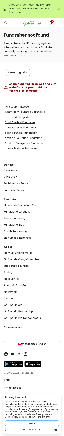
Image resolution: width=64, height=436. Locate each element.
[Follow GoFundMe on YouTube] (12, 354)
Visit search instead (17, 106)
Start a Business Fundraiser (21, 148)
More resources (13, 327)
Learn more (16, 12)
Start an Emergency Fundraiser (24, 143)
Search (47, 87)
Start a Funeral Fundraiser (21, 132)
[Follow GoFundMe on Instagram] (25, 354)
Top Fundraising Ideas (18, 117)
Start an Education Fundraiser (23, 137)
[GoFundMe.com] (32, 23)
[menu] (58, 23)
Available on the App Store (32, 364)
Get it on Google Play (13, 364)
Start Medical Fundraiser (20, 122)
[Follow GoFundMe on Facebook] (6, 354)
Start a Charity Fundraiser (20, 127)
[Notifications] (50, 23)
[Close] (58, 9)
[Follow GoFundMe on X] (19, 354)
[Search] (6, 23)
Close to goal (16, 72)
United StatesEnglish (33, 344)
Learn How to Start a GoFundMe (25, 111)
